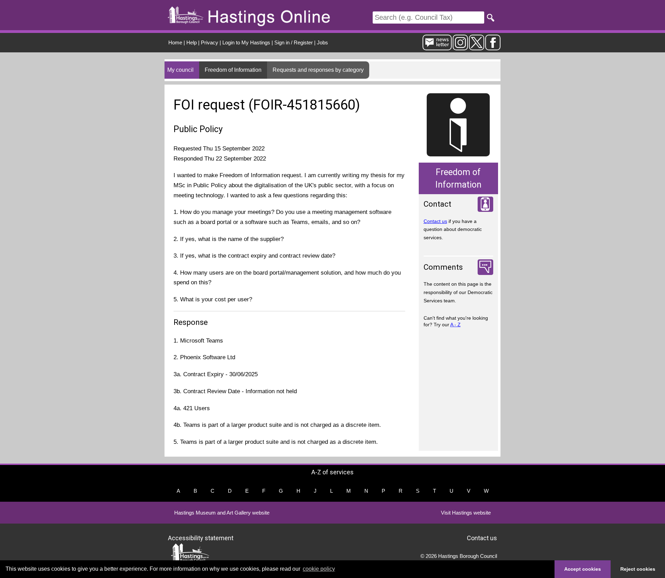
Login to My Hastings (246, 42)
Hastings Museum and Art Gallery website (221, 513)
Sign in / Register (293, 42)
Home (175, 42)
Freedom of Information (233, 70)
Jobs (322, 42)
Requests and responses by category (318, 70)
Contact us (435, 221)
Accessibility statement (200, 538)
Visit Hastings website (466, 513)
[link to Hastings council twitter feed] (476, 47)
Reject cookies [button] (637, 569)
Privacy (209, 42)
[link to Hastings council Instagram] (460, 47)
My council (180, 70)
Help (191, 42)
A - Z (455, 324)
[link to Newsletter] (437, 47)
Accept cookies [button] (582, 569)
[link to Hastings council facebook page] (492, 47)
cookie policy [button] (319, 569)
